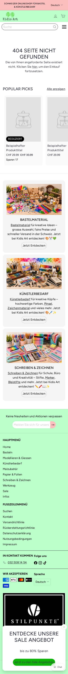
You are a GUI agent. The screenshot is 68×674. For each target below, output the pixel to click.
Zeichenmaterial (19, 308)
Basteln (7, 452)
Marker (50, 377)
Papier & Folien (12, 474)
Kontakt (8, 516)
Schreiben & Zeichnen (23, 373)
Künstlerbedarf (20, 299)
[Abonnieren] (53, 424)
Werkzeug (9, 485)
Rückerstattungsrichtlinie (19, 527)
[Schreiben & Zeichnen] (34, 347)
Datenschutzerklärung (17, 533)
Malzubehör (10, 469)
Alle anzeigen (56, 89)
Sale (5, 491)
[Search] (54, 27)
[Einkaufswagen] (63, 16)
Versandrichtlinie (13, 522)
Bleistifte (14, 382)
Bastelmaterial (20, 225)
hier (34, 67)
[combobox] (30, 27)
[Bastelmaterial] (34, 199)
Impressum (10, 544)
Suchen (7, 511)
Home (7, 447)
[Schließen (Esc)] (64, 627)
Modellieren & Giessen (17, 458)
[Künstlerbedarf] (34, 273)
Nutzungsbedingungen (17, 538)
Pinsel (48, 303)
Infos (6, 496)
